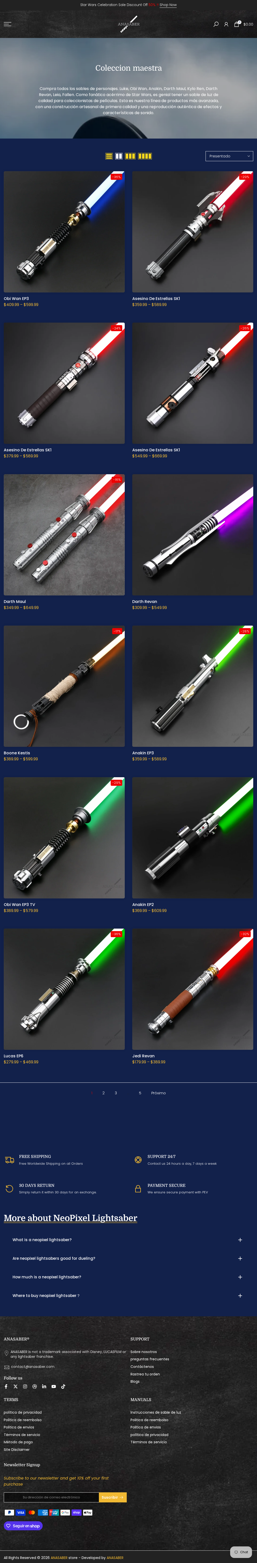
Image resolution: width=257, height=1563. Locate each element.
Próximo (158, 1093)
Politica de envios (19, 1427)
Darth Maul (15, 601)
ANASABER (59, 1557)
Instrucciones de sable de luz (156, 1412)
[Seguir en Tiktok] (63, 1386)
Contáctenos (142, 1366)
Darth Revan (144, 601)
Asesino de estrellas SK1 (156, 298)
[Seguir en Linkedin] (44, 1386)
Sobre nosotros (144, 1352)
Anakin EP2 (143, 904)
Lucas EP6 (13, 1056)
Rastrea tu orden (145, 1374)
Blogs (135, 1381)
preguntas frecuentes (150, 1359)
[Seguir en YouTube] (53, 1386)
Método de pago (18, 1442)
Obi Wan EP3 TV (19, 904)
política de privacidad (23, 1412)
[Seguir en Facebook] (6, 1386)
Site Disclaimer (17, 1449)
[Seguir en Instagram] (25, 1386)
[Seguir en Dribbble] (34, 1386)
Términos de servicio (22, 1434)
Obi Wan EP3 (16, 298)
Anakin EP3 (143, 753)
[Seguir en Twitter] (15, 1386)
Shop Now (168, 5)
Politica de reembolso (23, 1420)
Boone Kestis (17, 753)
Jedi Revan (143, 1056)
